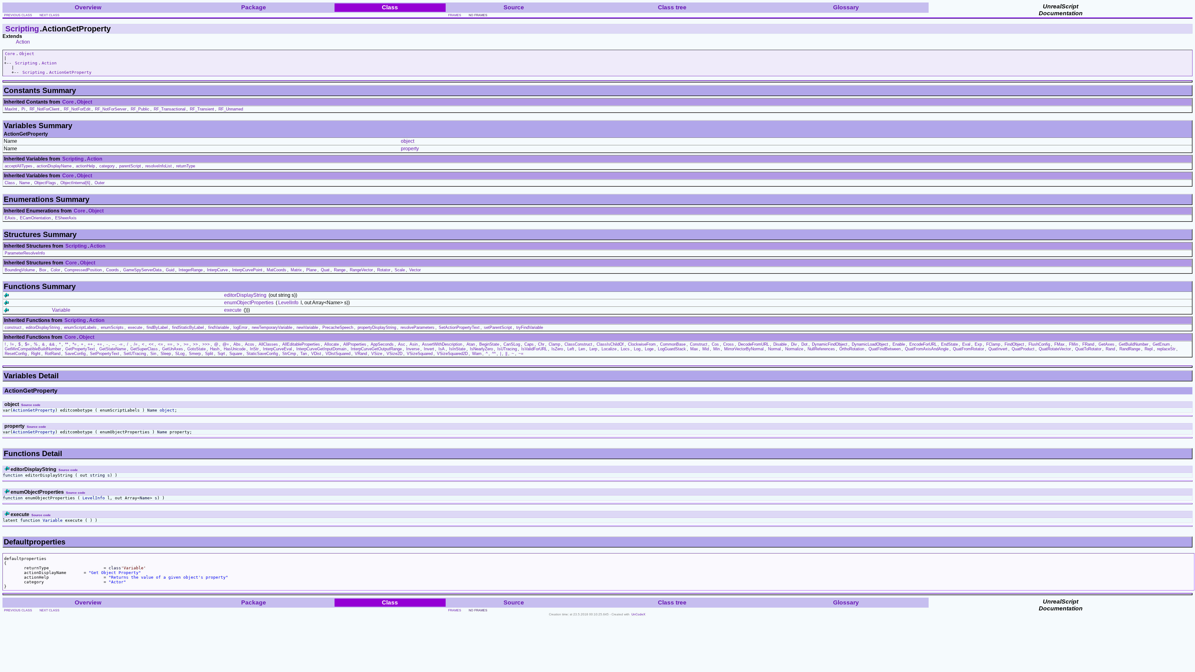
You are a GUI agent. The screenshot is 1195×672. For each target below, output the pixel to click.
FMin (1073, 344)
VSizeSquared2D (452, 353)
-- (113, 344)
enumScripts (112, 327)
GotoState (196, 349)
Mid (705, 349)
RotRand (52, 353)
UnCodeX (638, 614)
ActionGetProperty (70, 72)
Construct (698, 344)
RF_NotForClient (44, 109)
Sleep (166, 353)
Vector (415, 270)
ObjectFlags (45, 182)
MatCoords (276, 270)
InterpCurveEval (277, 349)
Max (694, 349)
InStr (254, 349)
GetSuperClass (144, 349)
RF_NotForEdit (77, 109)
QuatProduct (1023, 349)
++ (90, 344)
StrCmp (289, 353)
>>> (206, 344)
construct (13, 327)
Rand (1110, 349)
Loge (649, 349)
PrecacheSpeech (337, 327)
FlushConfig (1039, 344)
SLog (180, 353)
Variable (61, 310)
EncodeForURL (923, 344)
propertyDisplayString (377, 327)
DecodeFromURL (753, 344)
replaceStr (1166, 349)
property (410, 148)
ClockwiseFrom (642, 344)
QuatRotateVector (1055, 349)
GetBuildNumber (1133, 344)
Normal (774, 349)
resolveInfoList (158, 166)
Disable (780, 344)
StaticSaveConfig (262, 353)
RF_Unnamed (230, 109)
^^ (494, 353)
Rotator (383, 270)
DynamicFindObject (829, 344)
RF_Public (140, 109)
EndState (949, 344)
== (169, 344)
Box (42, 270)
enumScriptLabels (80, 327)
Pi (23, 109)
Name (24, 182)
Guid (170, 270)
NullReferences (821, 349)
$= (27, 344)
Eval (966, 344)
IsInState (457, 349)
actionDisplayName (54, 166)
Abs (237, 344)
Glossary (846, 7)
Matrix (296, 270)
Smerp (195, 353)
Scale (400, 270)
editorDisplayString (245, 295)
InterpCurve (217, 270)
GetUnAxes (172, 349)
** (66, 344)
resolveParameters (417, 327)
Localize (609, 349)
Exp (978, 344)
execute (232, 310)
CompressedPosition (83, 270)
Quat (325, 270)
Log (637, 349)
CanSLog (512, 344)
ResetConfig (16, 353)
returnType (185, 166)
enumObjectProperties (249, 302)
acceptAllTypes (18, 166)
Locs (625, 349)
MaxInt (11, 109)
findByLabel (157, 327)
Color (55, 270)
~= (520, 353)
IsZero (557, 349)
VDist (316, 353)
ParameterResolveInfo (25, 253)
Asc (401, 344)
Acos (249, 344)
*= (75, 344)
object (407, 141)
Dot (804, 344)
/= (136, 344)
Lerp (593, 349)
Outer (100, 182)
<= (160, 344)
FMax (1059, 344)
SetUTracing (135, 353)
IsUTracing (507, 349)
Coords (112, 270)
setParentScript (498, 327)
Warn (476, 353)
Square (235, 353)
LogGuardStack (672, 349)
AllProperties (354, 344)
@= (226, 344)
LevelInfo (288, 302)
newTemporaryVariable (272, 327)
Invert (429, 349)
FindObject (1014, 344)
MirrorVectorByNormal (744, 349)
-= (121, 344)
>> (195, 344)
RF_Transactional (169, 109)
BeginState (489, 344)
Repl (1149, 349)
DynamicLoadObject (870, 344)
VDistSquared (338, 353)
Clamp (554, 344)
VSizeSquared (420, 353)
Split (209, 353)
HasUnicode (235, 349)
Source (514, 7)
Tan (303, 353)
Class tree (672, 7)
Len (582, 349)
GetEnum (1161, 344)
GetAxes (1106, 344)
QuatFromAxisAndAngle (927, 349)
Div (794, 344)
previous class (18, 15)
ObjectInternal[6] (75, 182)
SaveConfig (75, 353)
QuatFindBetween (885, 349)
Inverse (412, 349)
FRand (1088, 344)
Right (35, 353)
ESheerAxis (66, 218)
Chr (541, 344)
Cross (728, 344)
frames (454, 15)
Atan (470, 344)
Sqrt (221, 353)
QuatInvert (997, 349)
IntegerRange (191, 270)
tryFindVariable (529, 327)
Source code (30, 405)
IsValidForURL (534, 349)
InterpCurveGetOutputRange (376, 349)
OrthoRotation (851, 349)
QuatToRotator (1088, 349)
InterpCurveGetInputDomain (321, 349)
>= (186, 344)
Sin (153, 353)
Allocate (331, 344)
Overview (88, 7)
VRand (361, 353)
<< (151, 344)
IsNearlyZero (481, 349)
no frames (478, 15)
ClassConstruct (578, 344)
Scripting (22, 28)
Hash (214, 349)
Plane (311, 270)
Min (716, 349)
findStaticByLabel (188, 327)
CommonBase (673, 344)
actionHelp (85, 166)
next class (49, 15)
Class (10, 182)
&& (52, 344)
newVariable (307, 327)
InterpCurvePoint (247, 270)
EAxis (10, 218)
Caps (529, 344)
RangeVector (361, 270)
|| (506, 353)
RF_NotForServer (110, 109)
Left (570, 349)
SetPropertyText (104, 353)
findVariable (218, 327)
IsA (441, 349)
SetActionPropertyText (459, 327)
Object (26, 53)
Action (23, 41)
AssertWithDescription (442, 344)
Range (339, 270)
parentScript (130, 166)
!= (12, 344)
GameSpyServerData (142, 270)
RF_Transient (202, 109)
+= (99, 344)
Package (253, 7)
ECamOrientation (35, 218)
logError (240, 327)
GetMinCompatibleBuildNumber (33, 349)
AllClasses (268, 344)
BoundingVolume (20, 270)
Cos (715, 344)
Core (10, 53)
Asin (414, 344)
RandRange (1129, 349)
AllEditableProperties (301, 344)
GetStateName (112, 349)
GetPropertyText (80, 349)
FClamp (993, 344)
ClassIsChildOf (610, 344)
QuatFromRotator (968, 349)
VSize (376, 353)
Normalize (794, 349)
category (107, 166)
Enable (899, 344)
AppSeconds (382, 344)
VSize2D (394, 353)
